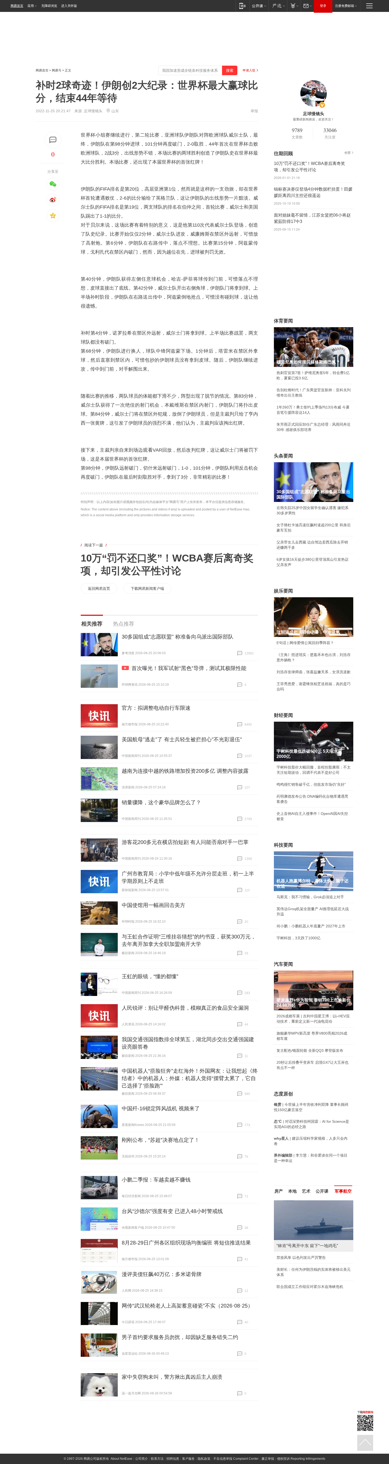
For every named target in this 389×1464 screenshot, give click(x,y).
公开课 (322, 1191)
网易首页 (17, 6)
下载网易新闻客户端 (147, 588)
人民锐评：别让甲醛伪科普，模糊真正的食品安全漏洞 (185, 1008)
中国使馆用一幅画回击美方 (153, 905)
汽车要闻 (283, 964)
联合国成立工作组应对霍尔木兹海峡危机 (310, 1287)
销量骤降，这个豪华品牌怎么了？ (161, 802)
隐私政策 (204, 1459)
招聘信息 (172, 1459)
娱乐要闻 (283, 591)
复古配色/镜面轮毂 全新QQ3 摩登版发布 (310, 1050)
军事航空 (343, 1191)
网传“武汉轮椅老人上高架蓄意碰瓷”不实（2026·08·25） (187, 1306)
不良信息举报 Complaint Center (236, 1459)
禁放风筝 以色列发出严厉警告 (301, 1257)
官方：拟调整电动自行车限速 (156, 708)
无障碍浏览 (49, 6)
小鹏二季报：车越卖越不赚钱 (156, 1180)
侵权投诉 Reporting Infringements (301, 1459)
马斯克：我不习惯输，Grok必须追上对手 (310, 897)
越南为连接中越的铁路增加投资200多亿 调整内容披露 (185, 771)
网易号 (56, 70)
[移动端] (243, 5)
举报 (254, 111)
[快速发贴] (53, 140)
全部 (347, 153)
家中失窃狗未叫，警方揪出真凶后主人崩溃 (172, 1377)
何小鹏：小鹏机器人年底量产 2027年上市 (311, 926)
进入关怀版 (69, 6)
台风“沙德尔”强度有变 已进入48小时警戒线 (172, 1211)
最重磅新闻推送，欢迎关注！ (313, 119)
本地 (292, 1191)
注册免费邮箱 (344, 6)
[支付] (294, 5)
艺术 (306, 1191)
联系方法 (157, 1459)
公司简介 (141, 1459)
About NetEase (121, 1459)
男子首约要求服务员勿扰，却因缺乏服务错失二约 (180, 1337)
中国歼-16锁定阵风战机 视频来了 (161, 1108)
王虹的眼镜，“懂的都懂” (150, 976)
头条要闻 (283, 456)
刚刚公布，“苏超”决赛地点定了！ (161, 1140)
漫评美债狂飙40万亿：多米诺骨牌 (162, 1274)
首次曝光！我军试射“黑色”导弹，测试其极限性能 (189, 668)
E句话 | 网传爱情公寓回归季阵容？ (305, 643)
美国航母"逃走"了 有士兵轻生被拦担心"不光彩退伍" (182, 739)
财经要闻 (283, 715)
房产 (278, 1191)
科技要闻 (283, 845)
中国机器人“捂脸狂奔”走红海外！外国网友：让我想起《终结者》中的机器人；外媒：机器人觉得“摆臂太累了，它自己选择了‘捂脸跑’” (190, 1078)
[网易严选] (277, 5)
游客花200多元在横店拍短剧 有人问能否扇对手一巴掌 (185, 842)
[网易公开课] (259, 5)
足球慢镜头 (93, 111)
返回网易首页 (99, 588)
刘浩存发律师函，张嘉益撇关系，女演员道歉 (314, 672)
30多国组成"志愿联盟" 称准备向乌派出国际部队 (177, 637)
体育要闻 (283, 321)
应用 (31, 6)
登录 (323, 6)
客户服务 (188, 1459)
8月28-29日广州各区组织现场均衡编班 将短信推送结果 (186, 1243)
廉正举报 (267, 1459)
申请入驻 (249, 70)
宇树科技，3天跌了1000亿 (298, 938)
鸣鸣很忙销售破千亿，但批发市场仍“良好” (311, 784)
